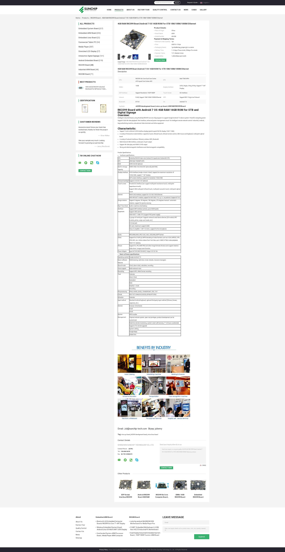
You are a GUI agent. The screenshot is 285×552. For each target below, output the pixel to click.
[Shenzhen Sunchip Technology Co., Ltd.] (88, 9)
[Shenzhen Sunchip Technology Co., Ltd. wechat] (93, 163)
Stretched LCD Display (87, 51)
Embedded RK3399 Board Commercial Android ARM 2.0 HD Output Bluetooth (198, 496)
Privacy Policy (103, 549)
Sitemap (79, 538)
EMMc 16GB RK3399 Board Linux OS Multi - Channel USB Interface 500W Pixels (180, 496)
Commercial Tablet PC (87, 42)
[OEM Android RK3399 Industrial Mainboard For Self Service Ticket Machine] (81, 88)
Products (119, 10)
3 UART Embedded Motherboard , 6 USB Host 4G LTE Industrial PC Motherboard (144, 528)
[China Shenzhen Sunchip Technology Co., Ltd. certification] (85, 108)
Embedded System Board (88, 28)
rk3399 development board (139, 434)
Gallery (203, 10)
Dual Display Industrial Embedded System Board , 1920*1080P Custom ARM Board (145, 534)
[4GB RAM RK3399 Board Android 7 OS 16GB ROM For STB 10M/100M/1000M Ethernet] (133, 40)
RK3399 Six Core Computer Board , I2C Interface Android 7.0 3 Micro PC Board (161, 496)
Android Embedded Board (88, 60)
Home (109, 10)
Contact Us (175, 10)
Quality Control (160, 10)
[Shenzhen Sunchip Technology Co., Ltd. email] (81, 163)
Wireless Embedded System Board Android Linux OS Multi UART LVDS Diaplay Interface (112, 528)
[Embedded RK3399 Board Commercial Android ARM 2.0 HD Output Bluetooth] (198, 485)
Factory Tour (143, 10)
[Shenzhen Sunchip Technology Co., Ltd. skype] (99, 163)
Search (177, 2)
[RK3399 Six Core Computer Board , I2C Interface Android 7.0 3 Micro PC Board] (162, 485)
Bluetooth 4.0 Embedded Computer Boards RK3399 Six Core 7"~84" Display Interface (111, 522)
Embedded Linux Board (87, 38)
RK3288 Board (84, 74)
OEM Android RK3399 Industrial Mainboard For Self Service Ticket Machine (95, 89)
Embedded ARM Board (87, 33)
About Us (130, 10)
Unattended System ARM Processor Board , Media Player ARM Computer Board (110, 534)
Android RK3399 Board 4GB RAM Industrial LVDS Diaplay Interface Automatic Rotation (143, 496)
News (186, 10)
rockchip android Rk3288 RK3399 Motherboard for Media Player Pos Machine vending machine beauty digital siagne (144, 522)
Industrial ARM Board (86, 70)
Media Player (83, 47)
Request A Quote (192, 2)
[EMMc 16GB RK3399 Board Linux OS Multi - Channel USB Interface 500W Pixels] (180, 485)
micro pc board (125, 434)
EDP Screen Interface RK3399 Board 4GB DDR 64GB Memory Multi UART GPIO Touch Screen (125, 496)
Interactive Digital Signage (88, 56)
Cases (193, 10)
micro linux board (153, 434)
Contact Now (160, 60)
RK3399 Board (96, 18)
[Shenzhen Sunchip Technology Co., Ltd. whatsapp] (87, 163)
